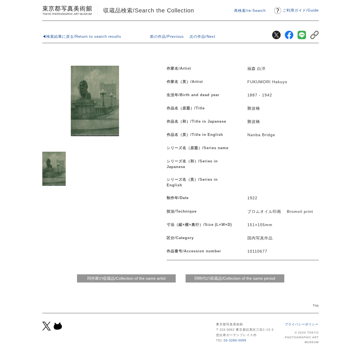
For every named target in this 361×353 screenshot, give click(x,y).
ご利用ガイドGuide (301, 10)
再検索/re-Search (250, 10)
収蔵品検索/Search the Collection (148, 10)
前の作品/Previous (167, 36)
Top (316, 305)
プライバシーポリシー (302, 324)
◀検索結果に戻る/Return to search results (81, 36)
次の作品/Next (202, 36)
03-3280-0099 (235, 340)
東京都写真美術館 (67, 10)
